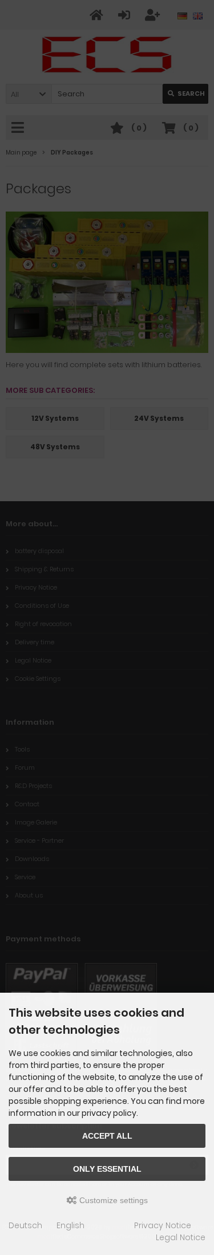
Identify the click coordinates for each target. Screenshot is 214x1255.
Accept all (107, 1135)
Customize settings (112, 1200)
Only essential (107, 1168)
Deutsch (25, 1225)
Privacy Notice (162, 1225)
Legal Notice (180, 1237)
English (70, 1225)
